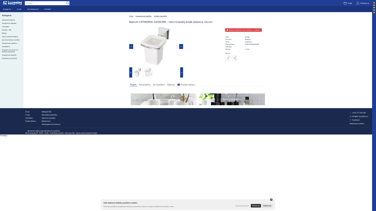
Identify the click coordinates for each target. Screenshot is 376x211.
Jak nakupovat (32, 9)
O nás (19, 9)
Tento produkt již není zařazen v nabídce (244, 30)
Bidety (4, 33)
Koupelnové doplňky (9, 55)
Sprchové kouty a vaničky (11, 40)
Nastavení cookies (357, 123)
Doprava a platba (48, 118)
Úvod (131, 16)
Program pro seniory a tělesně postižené (10, 51)
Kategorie (7, 9)
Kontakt (47, 9)
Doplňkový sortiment (9, 58)
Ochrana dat (70, 133)
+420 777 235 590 (359, 113)
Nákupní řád (46, 112)
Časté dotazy (30, 121)
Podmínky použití (56, 133)
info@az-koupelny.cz (360, 116)
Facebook (356, 120)
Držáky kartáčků (160, 16)
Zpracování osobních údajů (86, 133)
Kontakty (29, 118)
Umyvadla (5, 26)
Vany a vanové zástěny (10, 36)
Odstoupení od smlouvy (51, 124)
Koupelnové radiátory (9, 43)
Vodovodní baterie (8, 20)
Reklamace (46, 121)
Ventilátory (6, 46)
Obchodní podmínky (49, 115)
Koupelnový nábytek (9, 23)
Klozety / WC (6, 30)
